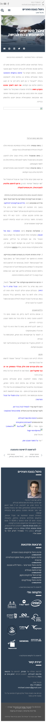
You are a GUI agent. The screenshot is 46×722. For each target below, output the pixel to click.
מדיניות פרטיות (30, 711)
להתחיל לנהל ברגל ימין (21, 406)
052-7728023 (36, 2)
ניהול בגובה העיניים (33, 9)
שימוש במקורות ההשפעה (12, 73)
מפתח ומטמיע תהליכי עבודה (30, 528)
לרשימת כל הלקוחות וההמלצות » (30, 655)
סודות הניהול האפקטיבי (12, 410)
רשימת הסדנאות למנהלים (27, 418)
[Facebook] (8, 4)
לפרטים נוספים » (36, 555)
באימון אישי (20, 422)
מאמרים (40, 57)
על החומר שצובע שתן (30, 440)
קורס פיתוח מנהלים (33, 570)
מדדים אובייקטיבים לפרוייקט (14, 203)
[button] (9, 10)
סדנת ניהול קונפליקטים (31, 580)
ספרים (23, 671)
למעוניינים (28, 422)
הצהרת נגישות (16, 711)
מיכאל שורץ (40, 12)
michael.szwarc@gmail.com (31, 5)
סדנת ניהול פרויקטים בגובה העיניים (26, 552)
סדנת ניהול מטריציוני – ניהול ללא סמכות (24, 565)
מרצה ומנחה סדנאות (30, 525)
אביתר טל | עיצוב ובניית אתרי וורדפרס (16, 716)
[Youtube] (5, 4)
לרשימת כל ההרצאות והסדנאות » (30, 587)
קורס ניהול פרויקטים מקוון (30, 575)
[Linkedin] (1, 4)
